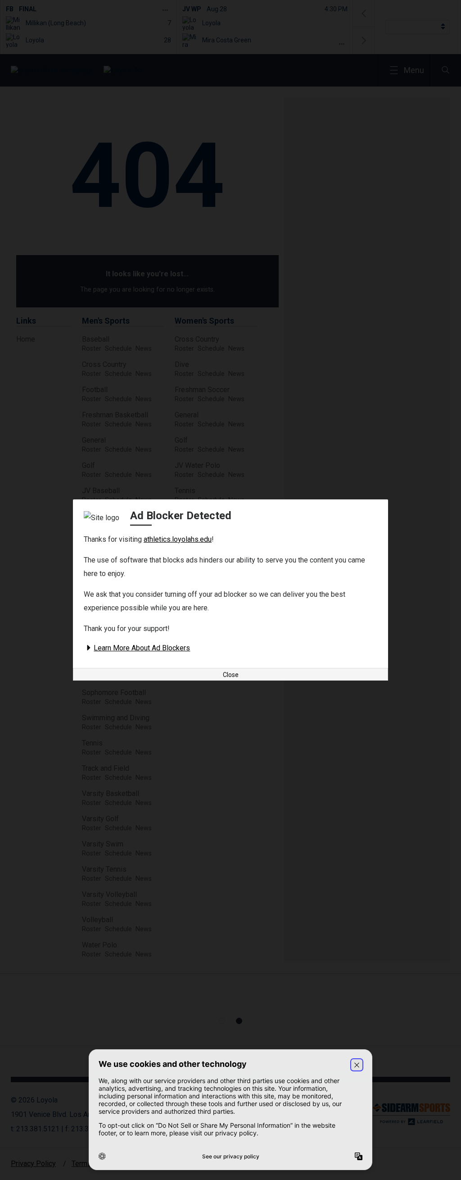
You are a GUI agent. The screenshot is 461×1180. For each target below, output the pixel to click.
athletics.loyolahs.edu (178, 539)
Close (231, 674)
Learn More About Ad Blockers (142, 648)
